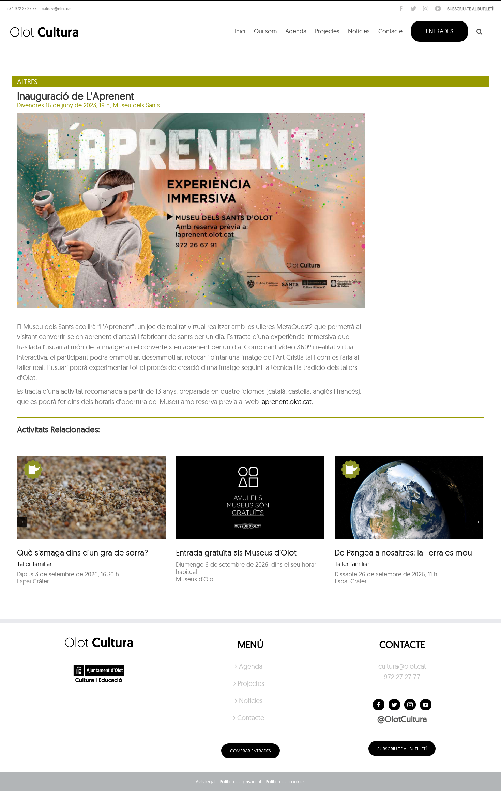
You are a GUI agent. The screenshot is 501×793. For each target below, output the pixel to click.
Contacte (250, 717)
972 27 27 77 (402, 676)
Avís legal (205, 782)
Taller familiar (34, 564)
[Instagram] (410, 704)
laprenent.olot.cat (286, 401)
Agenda (250, 666)
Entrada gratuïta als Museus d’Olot (236, 552)
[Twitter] (394, 704)
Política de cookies (285, 782)
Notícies (250, 700)
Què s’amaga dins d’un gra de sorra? (82, 552)
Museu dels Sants (136, 105)
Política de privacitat (240, 782)
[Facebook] (378, 704)
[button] (479, 30)
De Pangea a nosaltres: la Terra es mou (403, 552)
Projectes (251, 683)
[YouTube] (425, 704)
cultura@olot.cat (402, 666)
